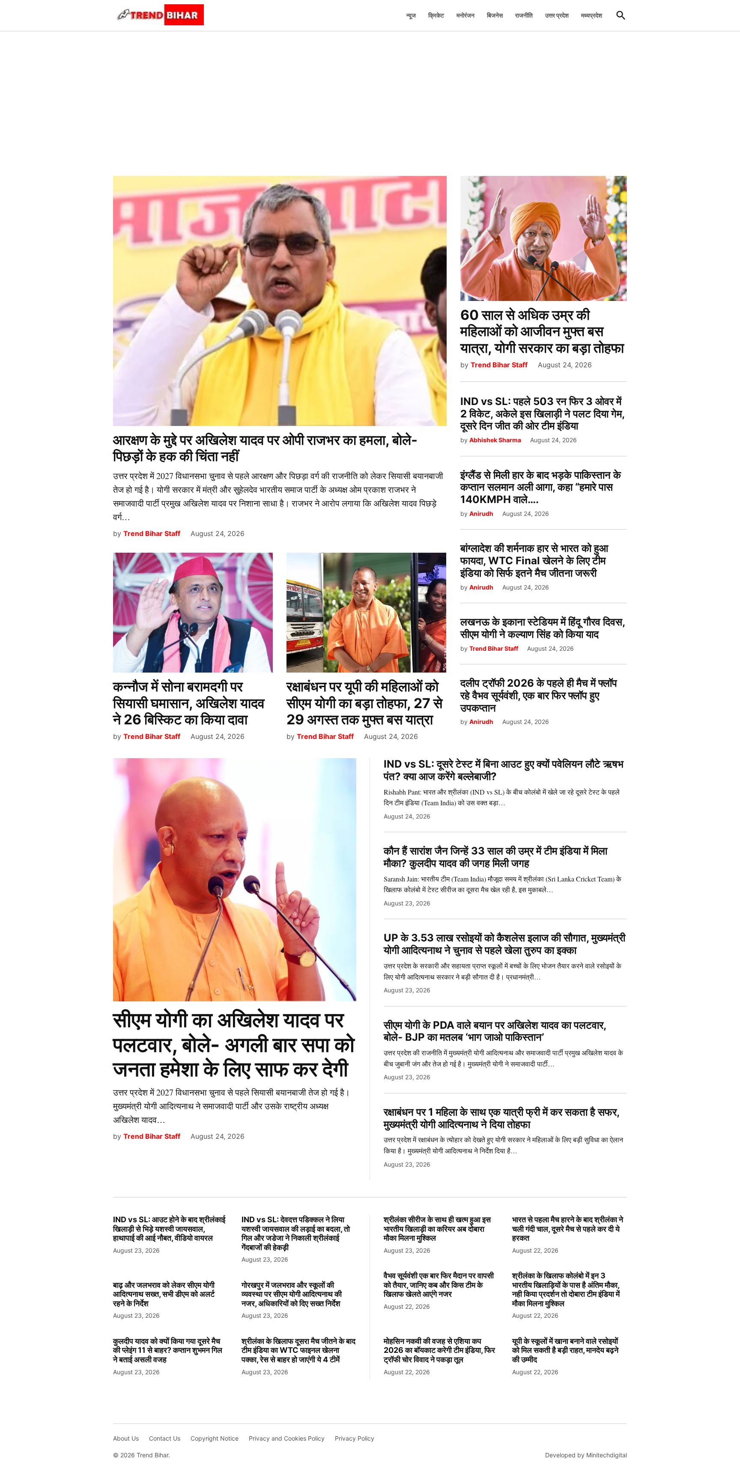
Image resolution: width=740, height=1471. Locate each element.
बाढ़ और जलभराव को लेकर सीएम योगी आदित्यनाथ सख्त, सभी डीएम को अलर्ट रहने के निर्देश (164, 1294)
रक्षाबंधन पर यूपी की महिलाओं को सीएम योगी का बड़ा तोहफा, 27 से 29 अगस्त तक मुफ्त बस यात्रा (364, 703)
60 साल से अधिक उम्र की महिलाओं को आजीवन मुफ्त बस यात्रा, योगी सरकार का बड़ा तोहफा (542, 331)
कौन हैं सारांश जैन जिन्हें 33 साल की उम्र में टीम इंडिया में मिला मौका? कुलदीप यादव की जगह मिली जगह (495, 857)
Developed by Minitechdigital (586, 1455)
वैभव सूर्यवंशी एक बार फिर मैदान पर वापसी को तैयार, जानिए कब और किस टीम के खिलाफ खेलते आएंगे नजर (439, 1284)
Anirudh (481, 513)
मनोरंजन (465, 15)
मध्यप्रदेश (591, 15)
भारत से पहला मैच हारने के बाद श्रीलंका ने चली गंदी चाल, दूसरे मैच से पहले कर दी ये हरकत (567, 1228)
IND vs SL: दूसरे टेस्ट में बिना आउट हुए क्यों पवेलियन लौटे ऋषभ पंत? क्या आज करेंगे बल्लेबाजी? (504, 770)
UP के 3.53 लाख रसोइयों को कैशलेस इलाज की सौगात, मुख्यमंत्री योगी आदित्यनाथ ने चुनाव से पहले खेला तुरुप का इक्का (504, 944)
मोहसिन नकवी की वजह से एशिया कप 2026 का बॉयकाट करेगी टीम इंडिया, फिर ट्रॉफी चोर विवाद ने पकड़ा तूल (439, 1350)
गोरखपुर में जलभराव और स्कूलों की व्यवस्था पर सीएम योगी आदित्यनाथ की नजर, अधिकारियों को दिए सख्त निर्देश (292, 1294)
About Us (126, 1438)
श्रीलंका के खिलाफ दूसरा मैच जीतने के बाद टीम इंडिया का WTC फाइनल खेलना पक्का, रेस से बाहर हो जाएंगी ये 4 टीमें (298, 1350)
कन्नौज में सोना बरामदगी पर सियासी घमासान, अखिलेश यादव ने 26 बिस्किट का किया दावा (189, 703)
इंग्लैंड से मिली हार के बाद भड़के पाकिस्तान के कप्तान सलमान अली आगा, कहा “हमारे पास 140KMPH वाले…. (540, 487)
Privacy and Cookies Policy (287, 1438)
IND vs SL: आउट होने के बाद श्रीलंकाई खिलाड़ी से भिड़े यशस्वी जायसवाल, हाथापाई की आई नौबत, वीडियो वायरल (169, 1228)
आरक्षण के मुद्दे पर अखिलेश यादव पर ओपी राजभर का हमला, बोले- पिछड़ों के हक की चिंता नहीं (265, 448)
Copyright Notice (215, 1438)
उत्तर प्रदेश (557, 15)
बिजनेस (495, 15)
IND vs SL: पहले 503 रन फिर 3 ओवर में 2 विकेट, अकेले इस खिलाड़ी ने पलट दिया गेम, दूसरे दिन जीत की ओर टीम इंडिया (542, 413)
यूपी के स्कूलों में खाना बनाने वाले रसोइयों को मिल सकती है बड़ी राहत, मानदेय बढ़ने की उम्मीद (565, 1350)
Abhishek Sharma (495, 440)
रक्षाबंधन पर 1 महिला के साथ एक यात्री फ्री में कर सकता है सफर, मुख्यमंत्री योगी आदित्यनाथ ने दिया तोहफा (501, 1118)
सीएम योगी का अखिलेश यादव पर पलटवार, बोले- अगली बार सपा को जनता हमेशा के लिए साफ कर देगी (234, 1044)
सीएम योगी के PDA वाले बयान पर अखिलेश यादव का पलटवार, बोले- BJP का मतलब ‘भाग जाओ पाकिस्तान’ (495, 1031)
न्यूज (411, 15)
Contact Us (164, 1438)
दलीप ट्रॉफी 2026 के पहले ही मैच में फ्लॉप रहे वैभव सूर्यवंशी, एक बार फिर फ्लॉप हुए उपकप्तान (538, 695)
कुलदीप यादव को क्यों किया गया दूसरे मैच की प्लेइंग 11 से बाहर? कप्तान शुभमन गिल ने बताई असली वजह (167, 1350)
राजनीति (524, 15)
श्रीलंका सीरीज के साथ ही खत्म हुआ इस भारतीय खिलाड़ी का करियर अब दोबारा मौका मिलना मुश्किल (437, 1228)
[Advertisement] (370, 99)
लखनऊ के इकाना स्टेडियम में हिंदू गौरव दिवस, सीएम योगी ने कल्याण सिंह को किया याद (542, 628)
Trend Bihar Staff (151, 533)
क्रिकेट (436, 15)
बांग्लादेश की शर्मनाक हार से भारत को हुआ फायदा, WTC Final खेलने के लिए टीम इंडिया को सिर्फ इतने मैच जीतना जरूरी (534, 560)
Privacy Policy (354, 1438)
